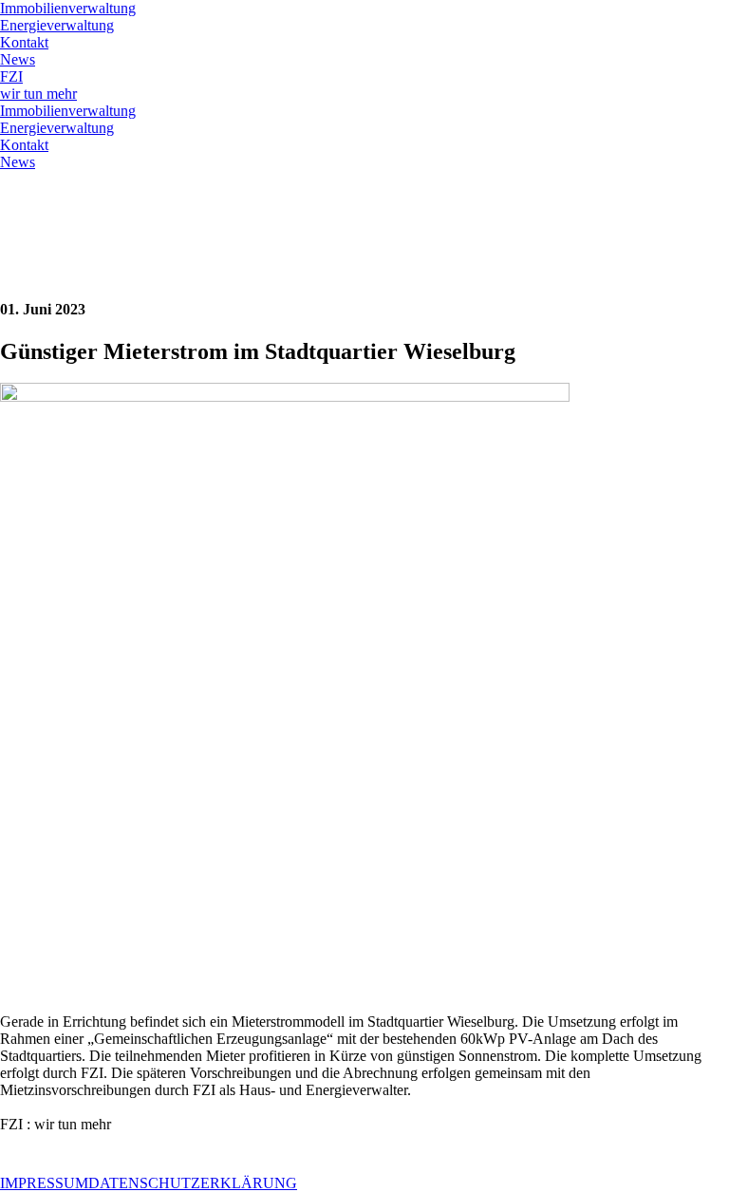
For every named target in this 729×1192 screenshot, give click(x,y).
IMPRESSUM (44, 1183)
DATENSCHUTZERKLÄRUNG (192, 1183)
